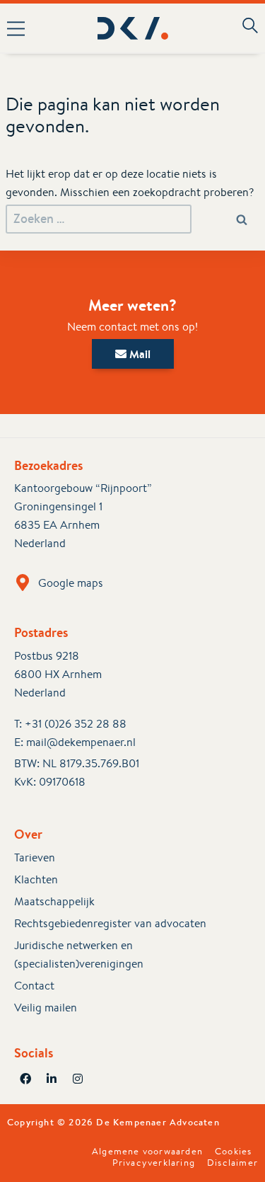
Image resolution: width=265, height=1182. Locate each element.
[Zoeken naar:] (99, 219)
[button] (21, 28)
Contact (34, 985)
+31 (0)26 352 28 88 (75, 723)
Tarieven (34, 857)
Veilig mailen (45, 1007)
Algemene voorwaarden (147, 1151)
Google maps (70, 582)
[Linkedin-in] (51, 1078)
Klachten (36, 879)
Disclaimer (232, 1163)
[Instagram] (77, 1078)
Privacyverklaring (153, 1163)
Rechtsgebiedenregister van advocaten (110, 923)
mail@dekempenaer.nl (81, 742)
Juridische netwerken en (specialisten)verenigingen (78, 954)
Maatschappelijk (54, 901)
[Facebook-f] (25, 1078)
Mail (138, 354)
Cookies (233, 1151)
